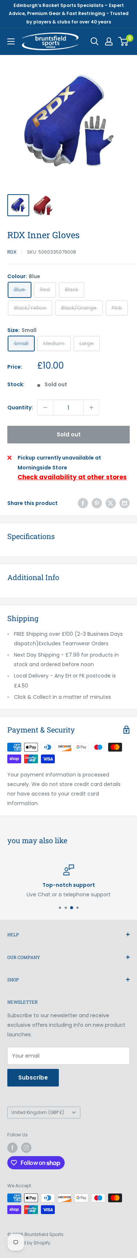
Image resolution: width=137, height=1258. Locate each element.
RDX (11, 251)
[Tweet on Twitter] (111, 503)
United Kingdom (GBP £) (37, 1112)
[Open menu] (11, 41)
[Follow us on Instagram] (26, 1148)
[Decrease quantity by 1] (45, 407)
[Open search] (95, 41)
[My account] (109, 41)
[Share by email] (124, 503)
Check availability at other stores (72, 477)
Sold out (69, 434)
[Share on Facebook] (83, 503)
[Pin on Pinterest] (97, 503)
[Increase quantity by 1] (91, 407)
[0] (123, 41)
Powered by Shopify (28, 1243)
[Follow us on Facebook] (12, 1148)
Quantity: (20, 407)
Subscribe (33, 1077)
